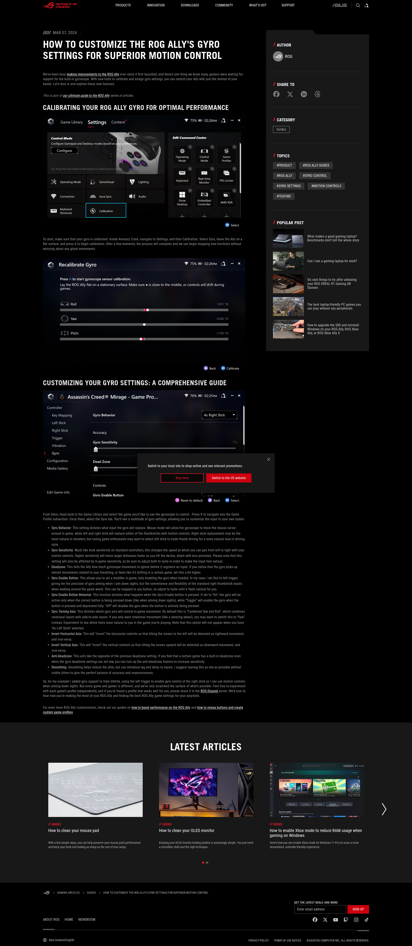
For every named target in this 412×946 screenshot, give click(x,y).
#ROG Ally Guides (316, 165)
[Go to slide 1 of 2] (203, 862)
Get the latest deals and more (316, 902)
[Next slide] (384, 810)
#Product (284, 165)
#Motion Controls (326, 186)
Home (69, 919)
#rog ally (284, 176)
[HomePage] (46, 893)
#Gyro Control (315, 176)
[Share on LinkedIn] (303, 94)
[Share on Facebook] (276, 94)
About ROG (51, 919)
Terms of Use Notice (287, 940)
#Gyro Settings (289, 186)
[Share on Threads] (317, 94)
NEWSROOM (86, 919)
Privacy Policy (258, 940)
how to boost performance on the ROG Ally (161, 707)
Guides (281, 129)
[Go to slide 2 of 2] (207, 862)
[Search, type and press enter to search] (357, 5)
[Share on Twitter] (290, 94)
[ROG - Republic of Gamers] (60, 5)
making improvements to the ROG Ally (93, 74)
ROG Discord (210, 691)
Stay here (182, 478)
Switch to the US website (229, 478)
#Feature (284, 196)
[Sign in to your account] (366, 5)
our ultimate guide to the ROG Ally (86, 95)
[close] (268, 459)
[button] (358, 909)
